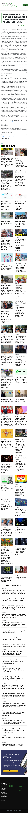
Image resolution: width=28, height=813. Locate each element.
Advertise (11, 785)
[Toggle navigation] (25, 5)
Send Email (6, 126)
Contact (11, 786)
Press (10, 783)
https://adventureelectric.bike (7, 121)
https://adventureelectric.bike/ (7, 136)
